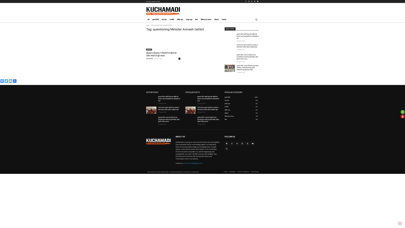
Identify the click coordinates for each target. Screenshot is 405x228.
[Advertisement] (218, 10)
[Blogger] (227, 144)
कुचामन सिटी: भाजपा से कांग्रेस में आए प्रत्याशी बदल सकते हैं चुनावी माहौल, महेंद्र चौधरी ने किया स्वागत (247, 57)
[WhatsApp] (227, 149)
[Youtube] (257, 1)
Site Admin (149, 58)
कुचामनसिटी (149, 49)
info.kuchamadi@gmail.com (193, 163)
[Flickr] (237, 144)
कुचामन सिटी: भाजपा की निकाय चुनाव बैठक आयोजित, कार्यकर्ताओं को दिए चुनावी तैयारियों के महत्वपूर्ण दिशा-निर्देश (248, 68)
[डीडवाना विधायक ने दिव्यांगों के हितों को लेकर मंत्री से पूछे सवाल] (163, 41)
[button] (256, 19)
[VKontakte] (253, 144)
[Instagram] (249, 1)
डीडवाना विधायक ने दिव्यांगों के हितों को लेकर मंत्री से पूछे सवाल (161, 54)
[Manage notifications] (400, 223)
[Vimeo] (254, 1)
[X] (252, 1)
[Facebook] (246, 1)
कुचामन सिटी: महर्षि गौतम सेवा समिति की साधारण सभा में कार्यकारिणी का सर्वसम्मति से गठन (247, 36)
